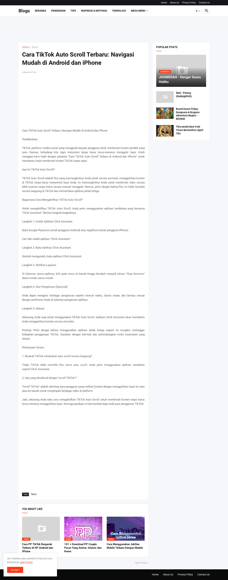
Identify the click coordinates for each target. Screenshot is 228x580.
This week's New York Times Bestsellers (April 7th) (189, 130)
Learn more (26, 562)
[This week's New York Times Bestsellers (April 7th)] (165, 131)
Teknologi (119, 10)
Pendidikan (58, 10)
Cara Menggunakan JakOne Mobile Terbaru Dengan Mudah (125, 546)
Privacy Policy (189, 2)
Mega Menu (138, 10)
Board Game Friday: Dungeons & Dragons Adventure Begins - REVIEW (188, 113)
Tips (73, 10)
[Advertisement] (83, 29)
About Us (174, 2)
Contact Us (204, 2)
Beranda (40, 10)
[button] (198, 11)
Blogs (24, 10)
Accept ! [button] (15, 569)
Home (164, 2)
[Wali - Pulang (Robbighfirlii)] (165, 97)
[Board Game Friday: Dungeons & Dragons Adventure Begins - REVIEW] (165, 113)
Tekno (35, 47)
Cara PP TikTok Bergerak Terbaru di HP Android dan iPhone (37, 548)
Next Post (140, 562)
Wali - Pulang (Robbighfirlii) (184, 94)
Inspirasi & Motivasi (94, 10)
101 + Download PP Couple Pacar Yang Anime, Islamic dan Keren (83, 548)
